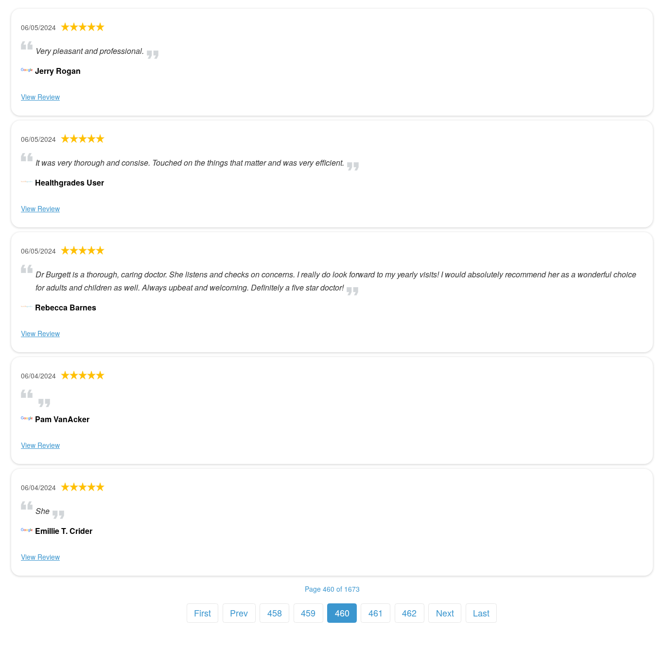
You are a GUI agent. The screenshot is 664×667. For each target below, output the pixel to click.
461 (375, 612)
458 (274, 612)
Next (445, 612)
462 (409, 612)
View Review (40, 97)
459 (308, 612)
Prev (239, 612)
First (202, 612)
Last (481, 612)
